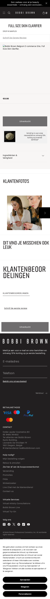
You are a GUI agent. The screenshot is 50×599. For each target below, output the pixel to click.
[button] (4, 12)
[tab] (16, 293)
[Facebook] (9, 524)
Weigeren (25, 587)
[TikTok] (23, 524)
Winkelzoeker (9, 483)
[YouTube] (28, 524)
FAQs (5, 479)
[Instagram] (4, 524)
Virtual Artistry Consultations (16, 503)
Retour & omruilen (11, 462)
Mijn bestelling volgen (14, 458)
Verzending (8, 471)
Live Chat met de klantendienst (18, 487)
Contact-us (8, 491)
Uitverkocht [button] (25, 121)
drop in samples (10, 31)
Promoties (8, 475)
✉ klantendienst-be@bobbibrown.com (21, 448)
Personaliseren (25, 594)
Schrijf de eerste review (15, 37)
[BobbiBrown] (25, 12)
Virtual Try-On (9, 511)
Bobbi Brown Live (11, 507)
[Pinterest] (18, 524)
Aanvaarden (25, 580)
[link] (44, 12)
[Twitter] (13, 524)
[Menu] (4, 12)
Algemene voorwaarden (12, 539)
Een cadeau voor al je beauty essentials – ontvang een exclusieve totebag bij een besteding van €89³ (25, 5)
